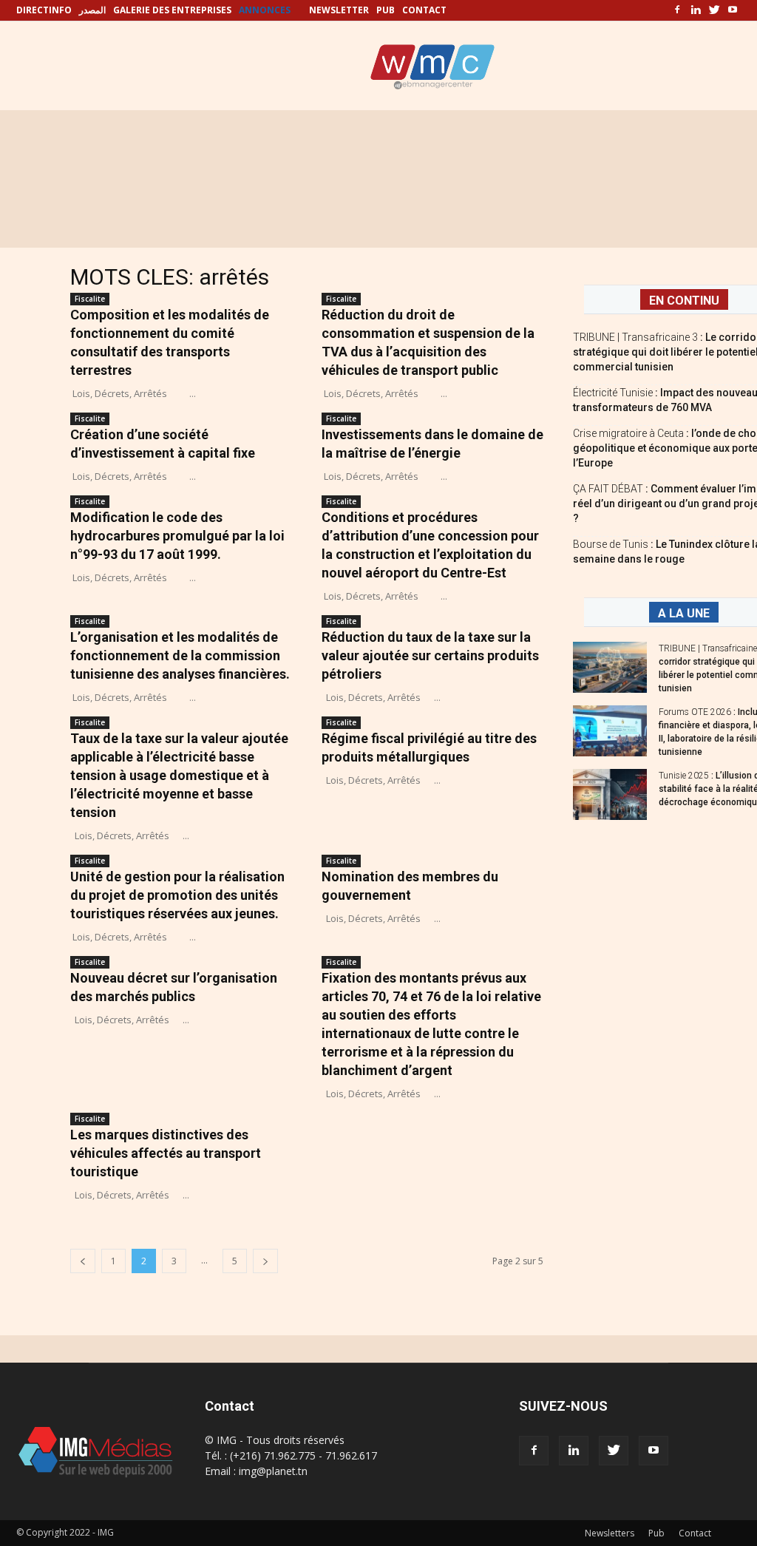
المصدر (92, 10)
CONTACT (424, 10)
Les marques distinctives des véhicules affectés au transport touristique (165, 1153)
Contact (695, 1533)
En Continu (684, 301)
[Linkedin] (696, 10)
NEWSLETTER (339, 10)
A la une (684, 613)
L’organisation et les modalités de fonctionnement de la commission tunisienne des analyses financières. (180, 655)
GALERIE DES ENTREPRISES (172, 10)
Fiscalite (90, 299)
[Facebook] (677, 10)
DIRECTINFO (44, 10)
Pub (656, 1533)
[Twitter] (714, 10)
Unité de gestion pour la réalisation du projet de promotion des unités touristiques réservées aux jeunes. (177, 895)
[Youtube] (732, 10)
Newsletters (609, 1533)
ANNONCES (265, 10)
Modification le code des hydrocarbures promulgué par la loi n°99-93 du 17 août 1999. (177, 535)
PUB (385, 10)
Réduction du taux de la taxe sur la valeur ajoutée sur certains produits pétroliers (430, 655)
